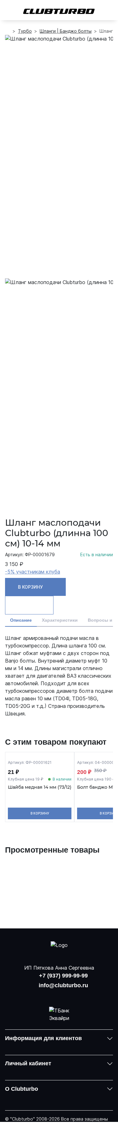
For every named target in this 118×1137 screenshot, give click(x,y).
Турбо (25, 31)
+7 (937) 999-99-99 (63, 975)
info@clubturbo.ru (63, 985)
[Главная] (7, 31)
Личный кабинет (28, 1063)
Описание (21, 620)
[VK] (42, 995)
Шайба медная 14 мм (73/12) (39, 787)
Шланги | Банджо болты (66, 31)
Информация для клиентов (43, 1038)
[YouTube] (59, 995)
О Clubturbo (21, 1089)
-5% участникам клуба (32, 571)
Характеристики (60, 620)
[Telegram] (75, 995)
